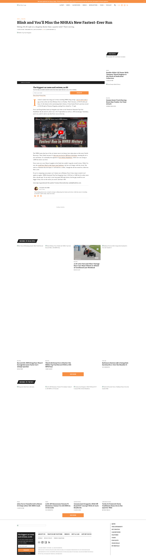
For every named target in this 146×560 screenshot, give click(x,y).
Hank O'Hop (20, 369)
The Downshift (117, 526)
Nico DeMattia (106, 367)
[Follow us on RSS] (127, 5)
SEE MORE (73, 374)
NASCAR (104, 360)
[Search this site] (115, 5)
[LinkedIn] (35, 196)
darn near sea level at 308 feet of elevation (65, 155)
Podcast (108, 5)
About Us (41, 534)
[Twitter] (41, 196)
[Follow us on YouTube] (119, 5)
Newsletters (93, 5)
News (68, 5)
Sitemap (40, 538)
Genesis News (77, 501)
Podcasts (115, 540)
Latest (62, 5)
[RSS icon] (49, 542)
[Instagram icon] (42, 542)
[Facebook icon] (46, 542)
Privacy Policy (53, 1)
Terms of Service (36, 95)
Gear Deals (116, 543)
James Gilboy (48, 369)
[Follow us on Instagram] (122, 5)
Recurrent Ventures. (46, 547)
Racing (23, 18)
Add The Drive (50, 29)
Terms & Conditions (59, 538)
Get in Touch (86, 534)
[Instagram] (38, 196)
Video (102, 5)
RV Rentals (115, 546)
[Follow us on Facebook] (124, 5)
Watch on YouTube (54, 534)
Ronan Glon (77, 269)
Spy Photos (116, 529)
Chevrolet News (106, 501)
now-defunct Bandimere (65, 157)
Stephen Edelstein (111, 106)
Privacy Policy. (43, 95)
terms (85, 551)
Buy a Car (75, 534)
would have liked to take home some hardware (51, 165)
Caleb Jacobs (20, 29)
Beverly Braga (106, 510)
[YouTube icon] (39, 542)
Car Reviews (76, 5)
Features (115, 535)
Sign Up (79, 93)
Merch (85, 5)
